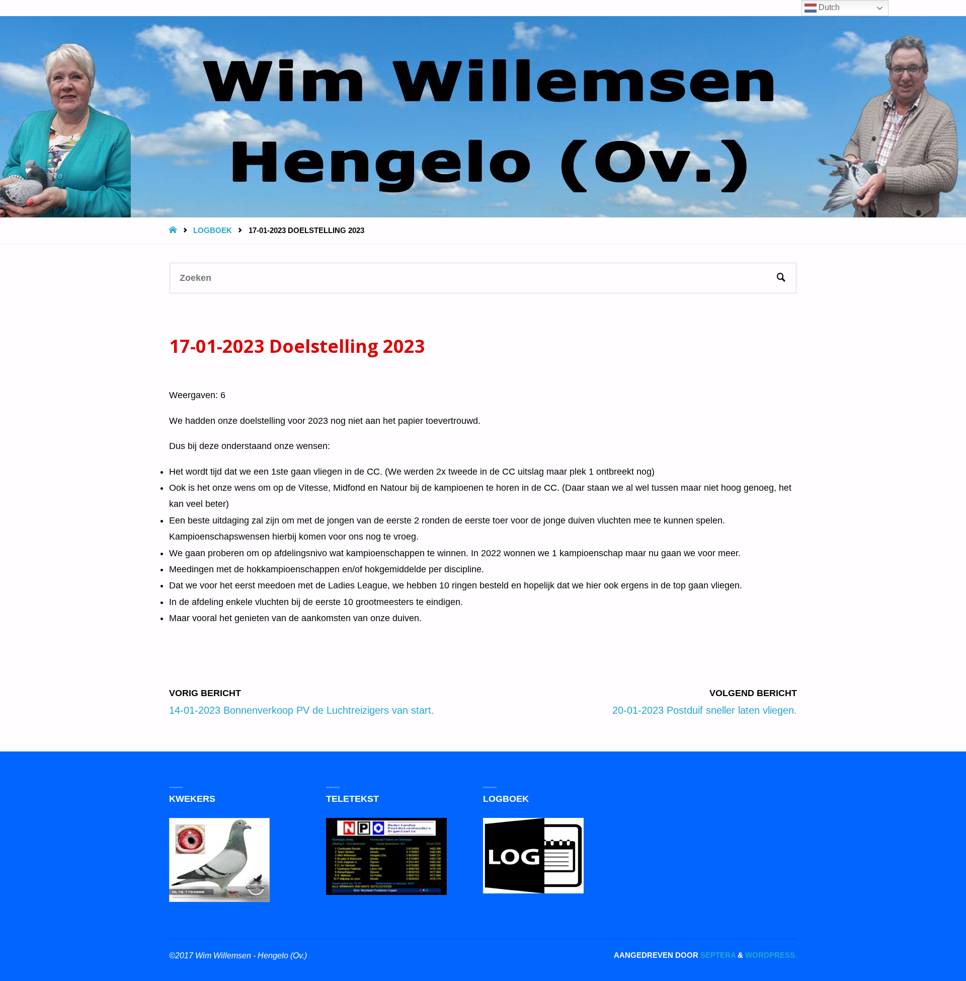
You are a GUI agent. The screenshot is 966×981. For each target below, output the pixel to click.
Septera (717, 955)
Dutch (828, 7)
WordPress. (771, 955)
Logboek (212, 230)
